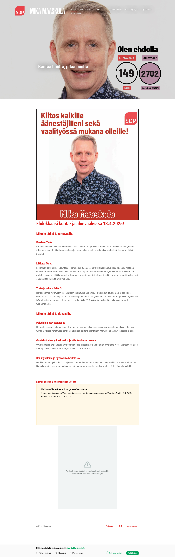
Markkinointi (77, 553)
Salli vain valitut (115, 553)
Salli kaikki (132, 553)
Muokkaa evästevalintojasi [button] (93, 473)
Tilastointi (62, 553)
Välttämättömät (45, 553)
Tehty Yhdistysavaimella (131, 526)
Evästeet (109, 526)
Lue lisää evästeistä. (76, 548)
